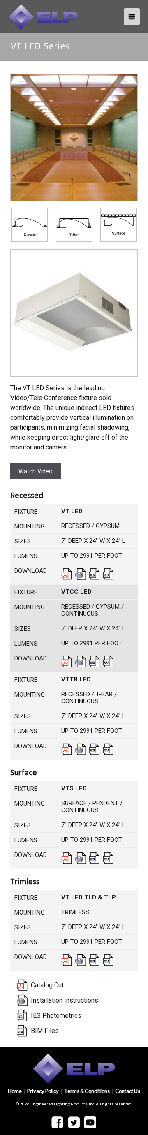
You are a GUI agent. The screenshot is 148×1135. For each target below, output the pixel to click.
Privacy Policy (43, 1091)
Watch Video (35, 471)
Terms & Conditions (87, 1091)
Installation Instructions (80, 574)
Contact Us (127, 1091)
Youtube (90, 1122)
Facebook (57, 1122)
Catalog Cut (66, 574)
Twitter (73, 1122)
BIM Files (108, 574)
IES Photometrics (94, 574)
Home (15, 1091)
